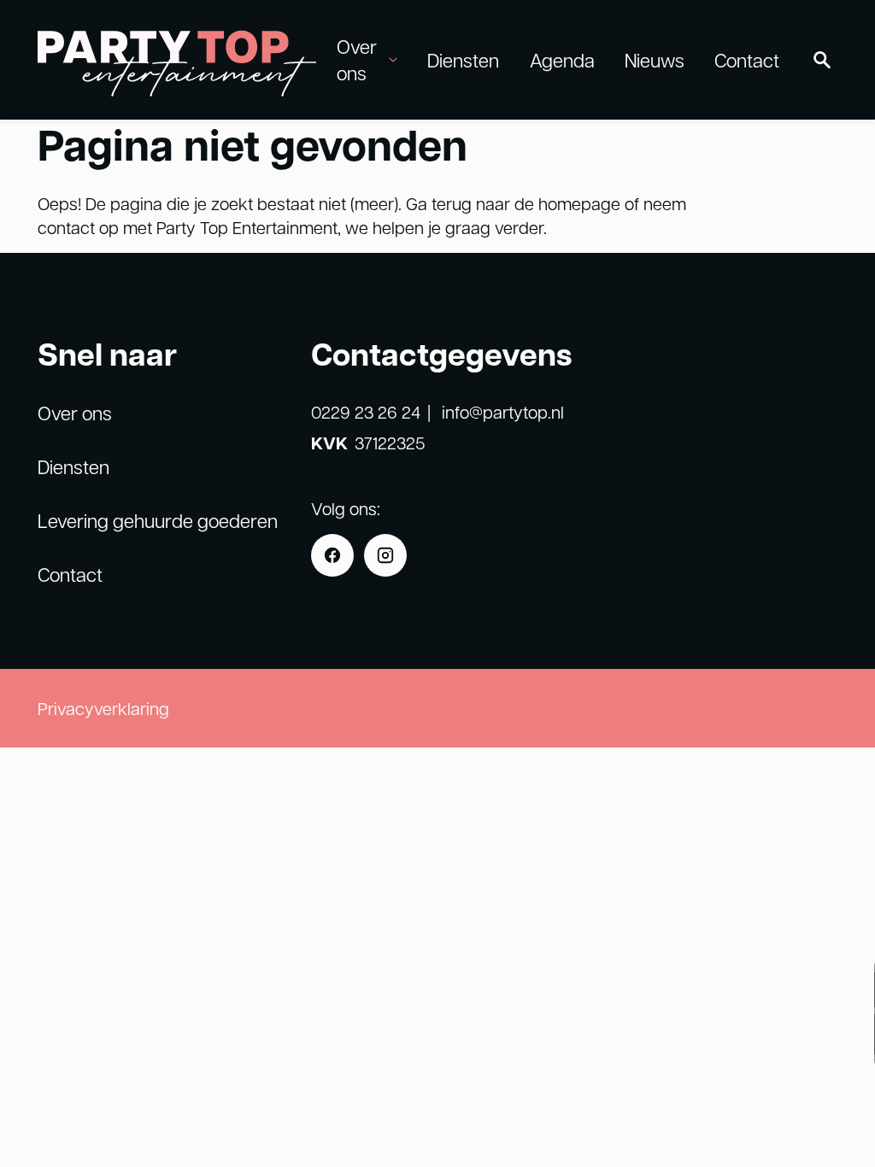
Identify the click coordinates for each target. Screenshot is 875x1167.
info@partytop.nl (503, 412)
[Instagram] (385, 555)
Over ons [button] (357, 59)
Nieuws (654, 60)
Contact (746, 60)
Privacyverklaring (103, 708)
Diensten (463, 60)
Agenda (562, 60)
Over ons (75, 413)
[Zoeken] (822, 59)
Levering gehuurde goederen (158, 520)
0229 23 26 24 (365, 412)
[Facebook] (332, 555)
